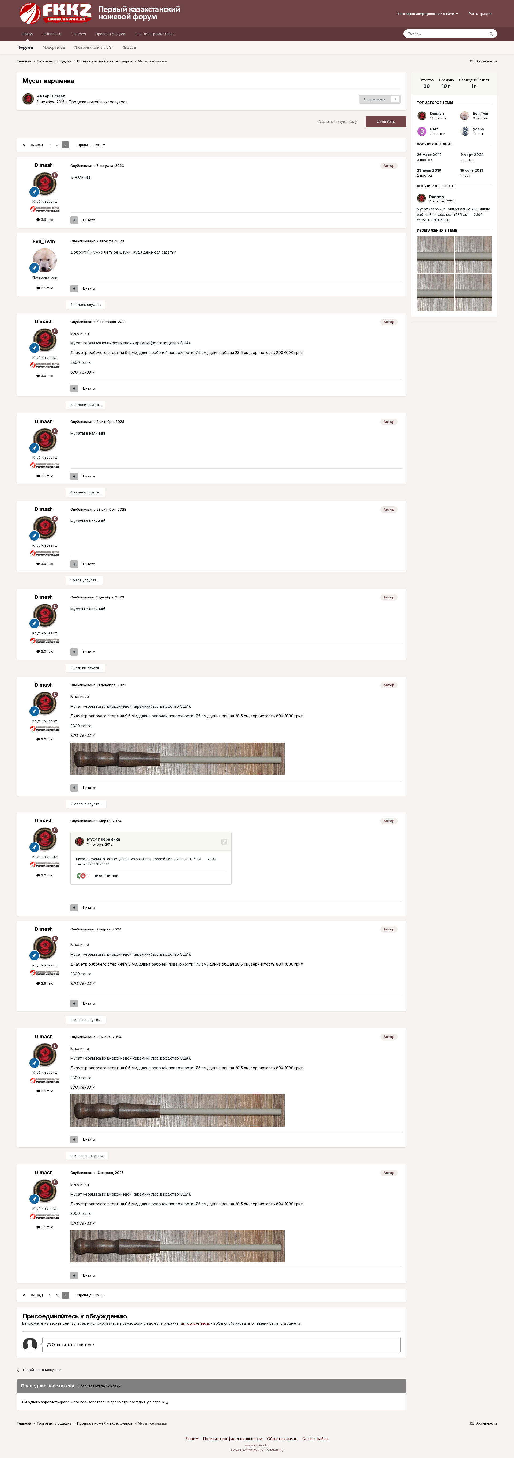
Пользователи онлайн (93, 47)
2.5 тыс (46, 288)
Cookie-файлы (315, 1438)
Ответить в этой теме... (73, 1344)
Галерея (79, 34)
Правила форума (110, 34)
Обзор (27, 34)
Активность (52, 34)
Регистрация (480, 13)
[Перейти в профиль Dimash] (28, 99)
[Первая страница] (24, 144)
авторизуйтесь (195, 1323)
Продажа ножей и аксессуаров (98, 102)
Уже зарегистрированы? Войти (426, 14)
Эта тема (471, 34)
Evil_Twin (44, 241)
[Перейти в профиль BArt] (421, 131)
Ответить (386, 121)
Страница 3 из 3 (89, 145)
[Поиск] (491, 33)
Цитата (89, 220)
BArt (434, 129)
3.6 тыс (46, 219)
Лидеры (129, 47)
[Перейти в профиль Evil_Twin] (45, 260)
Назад (37, 145)
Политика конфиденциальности (232, 1438)
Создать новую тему (337, 121)
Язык (191, 1438)
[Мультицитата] (74, 220)
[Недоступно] (177, 758)
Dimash (57, 96)
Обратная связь (282, 1438)
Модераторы (54, 47)
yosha (478, 129)
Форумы (25, 47)
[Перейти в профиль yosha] (464, 131)
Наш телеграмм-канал (155, 34)
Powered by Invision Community (258, 1450)
